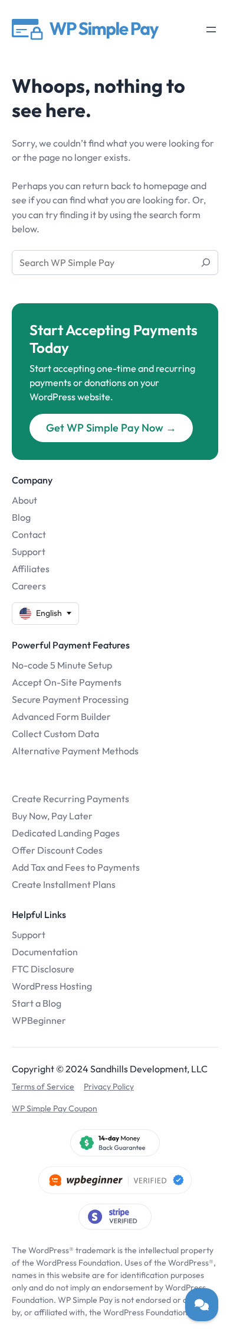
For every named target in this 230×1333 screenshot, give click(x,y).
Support (28, 551)
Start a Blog (36, 1003)
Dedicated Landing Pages (66, 833)
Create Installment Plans (64, 884)
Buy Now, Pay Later (52, 816)
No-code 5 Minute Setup (62, 665)
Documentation (45, 952)
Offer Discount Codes (57, 850)
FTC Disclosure (43, 969)
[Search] (206, 262)
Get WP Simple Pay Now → (111, 427)
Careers (29, 586)
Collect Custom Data (55, 734)
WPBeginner (39, 1020)
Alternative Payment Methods (75, 751)
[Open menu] (211, 29)
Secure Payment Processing (70, 699)
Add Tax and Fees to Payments (76, 867)
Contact (29, 534)
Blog (21, 517)
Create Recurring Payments (70, 799)
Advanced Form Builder (61, 716)
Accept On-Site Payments (66, 682)
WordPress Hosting (52, 986)
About (24, 500)
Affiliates (31, 569)
